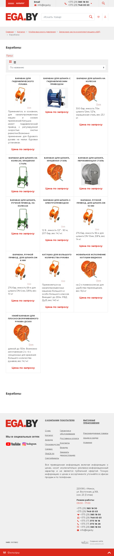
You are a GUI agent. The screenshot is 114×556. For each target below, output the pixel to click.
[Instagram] (29, 444)
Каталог (20, 3)
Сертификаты (52, 458)
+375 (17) (90, 520)
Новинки (87, 442)
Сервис (49, 449)
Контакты (65, 443)
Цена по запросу (22, 149)
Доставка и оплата (69, 438)
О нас (48, 430)
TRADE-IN (49, 453)
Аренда (49, 440)
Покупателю (67, 420)
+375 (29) (78, 2)
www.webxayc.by (97, 544)
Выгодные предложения (91, 421)
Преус (9, 55)
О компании (52, 420)
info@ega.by (44, 5)
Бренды (64, 447)
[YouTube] (13, 444)
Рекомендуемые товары (95, 433)
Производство (52, 444)
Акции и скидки (90, 438)
